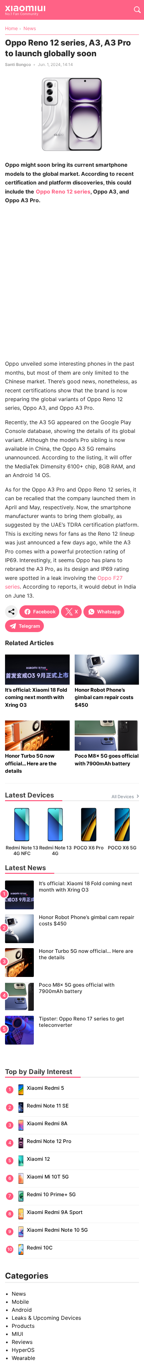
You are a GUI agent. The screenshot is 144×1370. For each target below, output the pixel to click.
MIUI (17, 1333)
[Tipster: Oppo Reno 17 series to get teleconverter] (72, 1030)
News (19, 1293)
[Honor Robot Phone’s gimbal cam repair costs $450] (72, 928)
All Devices (123, 796)
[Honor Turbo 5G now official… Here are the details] (72, 962)
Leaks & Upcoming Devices (46, 1317)
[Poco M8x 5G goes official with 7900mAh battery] (72, 996)
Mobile (20, 1301)
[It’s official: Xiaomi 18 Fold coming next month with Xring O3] (72, 895)
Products (23, 1325)
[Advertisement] (72, 282)
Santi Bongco (18, 64)
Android (22, 1309)
